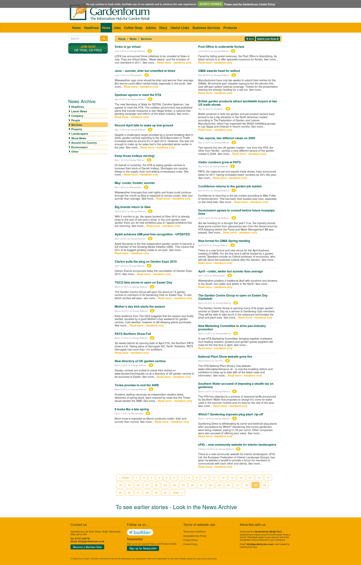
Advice (151, 27)
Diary (163, 27)
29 (219, 485)
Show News (78, 138)
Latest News (79, 111)
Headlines (91, 27)
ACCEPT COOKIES (210, 4)
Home (76, 27)
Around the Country (84, 142)
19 (129, 485)
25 (183, 485)
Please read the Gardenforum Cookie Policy (249, 4)
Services (146, 39)
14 (241, 477)
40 (165, 492)
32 (246, 485)
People (75, 120)
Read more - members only (174, 62)
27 (201, 485)
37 (138, 492)
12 (222, 477)
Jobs (117, 27)
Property (76, 129)
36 (129, 492)
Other (74, 151)
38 (147, 492)
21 (147, 485)
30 (228, 485)
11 (213, 477)
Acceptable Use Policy (194, 535)
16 (259, 477)
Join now (88, 46)
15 (250, 477)
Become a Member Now (87, 547)
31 (237, 485)
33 (255, 485)
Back (251, 38)
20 (138, 485)
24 (174, 485)
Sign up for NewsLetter (143, 548)
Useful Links (180, 27)
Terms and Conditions (194, 531)
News (106, 27)
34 (264, 485)
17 (268, 477)
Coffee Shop (133, 27)
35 (120, 492)
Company (77, 116)
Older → (178, 492)
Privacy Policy (190, 539)
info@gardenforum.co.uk (91, 541)
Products (230, 27)
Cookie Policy (190, 544)
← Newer (124, 477)
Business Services (206, 27)
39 (156, 492)
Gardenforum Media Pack (268, 531)
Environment (79, 147)
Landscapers (79, 133)
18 (120, 485)
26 (192, 485)
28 (210, 485)
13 (232, 477)
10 (204, 477)
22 (156, 485)
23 (165, 485)
